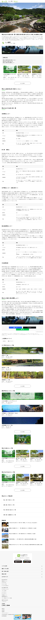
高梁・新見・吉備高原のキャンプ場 (10, 514)
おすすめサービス (5, 576)
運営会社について (4, 581)
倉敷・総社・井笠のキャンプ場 (9, 504)
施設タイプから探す (5, 568)
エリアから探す (4, 565)
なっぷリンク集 (4, 584)
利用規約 (3, 611)
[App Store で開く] (18, 562)
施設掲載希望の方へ (5, 596)
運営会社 (3, 608)
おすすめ (4, 341)
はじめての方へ (4, 582)
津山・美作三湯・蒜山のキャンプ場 (10, 509)
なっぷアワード (4, 593)
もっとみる (22, 83)
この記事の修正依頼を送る (39, 331)
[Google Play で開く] (27, 562)
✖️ (31, 614)
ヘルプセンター (4, 601)
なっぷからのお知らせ (5, 585)
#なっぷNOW (4, 590)
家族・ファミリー (10, 341)
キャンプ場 (10, 1)
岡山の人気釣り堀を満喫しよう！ (9, 62)
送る (23, 329)
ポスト (30, 327)
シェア (16, 327)
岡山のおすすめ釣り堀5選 (7, 61)
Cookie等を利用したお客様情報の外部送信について (9, 614)
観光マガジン (16, 1)
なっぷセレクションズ (5, 589)
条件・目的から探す (5, 571)
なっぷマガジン (4, 592)
